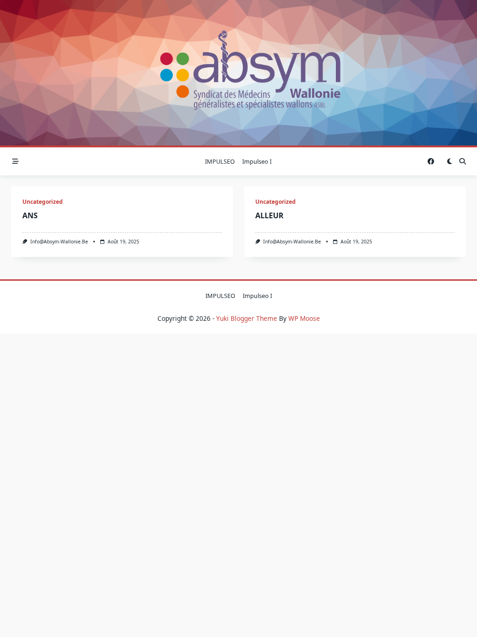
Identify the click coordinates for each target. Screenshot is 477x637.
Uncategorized (42, 202)
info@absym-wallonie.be (59, 241)
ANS (30, 215)
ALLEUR (269, 215)
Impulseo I (257, 161)
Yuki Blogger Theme (246, 318)
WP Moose (304, 318)
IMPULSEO (220, 161)
